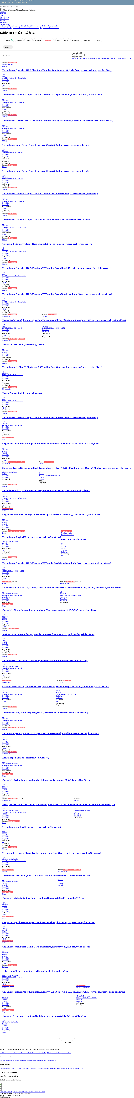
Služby (2, 1068)
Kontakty (7, 1068)
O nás (12, 1068)
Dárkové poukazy (24, 1068)
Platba (29, 1060)
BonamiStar (79, 1068)
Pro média (47, 1068)
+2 (3, 109)
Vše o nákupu (4, 1060)
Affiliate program (56, 1068)
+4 (5, 135)
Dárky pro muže (34, 28)
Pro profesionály (39, 1068)
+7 (5, 85)
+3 (5, 109)
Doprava (11, 1060)
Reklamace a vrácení (20, 1060)
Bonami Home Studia (37, 1060)
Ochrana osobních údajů (20, 1092)
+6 (3, 85)
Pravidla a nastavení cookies (36, 1092)
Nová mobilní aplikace (68, 1068)
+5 (5, 914)
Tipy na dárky (14, 28)
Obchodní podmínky (6, 1092)
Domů (2, 28)
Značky (16, 1068)
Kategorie (7, 28)
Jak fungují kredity (50, 1060)
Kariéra (32, 1068)
